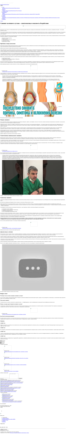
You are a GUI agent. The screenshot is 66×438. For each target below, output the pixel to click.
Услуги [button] (3, 9)
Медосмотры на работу (15, 14)
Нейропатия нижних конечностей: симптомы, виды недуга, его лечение (16, 358)
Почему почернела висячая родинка (6, 384)
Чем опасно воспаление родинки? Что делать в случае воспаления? (11, 382)
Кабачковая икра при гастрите (7, 396)
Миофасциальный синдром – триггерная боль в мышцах (11, 228)
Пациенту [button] (4, 16)
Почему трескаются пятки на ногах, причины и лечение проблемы (15, 364)
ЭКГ (5, 10)
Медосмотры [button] (4, 12)
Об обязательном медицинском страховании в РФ (32, 17)
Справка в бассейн (5, 418)
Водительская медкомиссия (6, 14)
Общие (3, 13)
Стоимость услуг (5, 11)
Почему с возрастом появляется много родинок (8, 391)
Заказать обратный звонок (4, 4)
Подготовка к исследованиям (7, 17)
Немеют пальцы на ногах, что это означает (11, 371)
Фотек (17, 10)
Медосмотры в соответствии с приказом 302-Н (27, 14)
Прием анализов (8, 10)
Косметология (13, 10)
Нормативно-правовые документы (18, 17)
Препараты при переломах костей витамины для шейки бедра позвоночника (15, 71)
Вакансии (4, 421)
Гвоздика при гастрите (6, 398)
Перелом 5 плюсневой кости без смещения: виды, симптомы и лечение (14, 314)
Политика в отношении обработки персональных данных (50, 17)
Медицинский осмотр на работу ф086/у (8, 419)
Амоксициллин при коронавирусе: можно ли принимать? (11, 401)
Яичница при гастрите (6, 394)
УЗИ (3, 10)
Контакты (4, 19)
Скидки (3, 15)
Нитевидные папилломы (4, 386)
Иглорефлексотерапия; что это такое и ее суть (9, 151)
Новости (3, 18)
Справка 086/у (37, 14)
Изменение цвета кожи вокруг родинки (6, 389)
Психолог (20, 10)
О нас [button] (3, 7)
